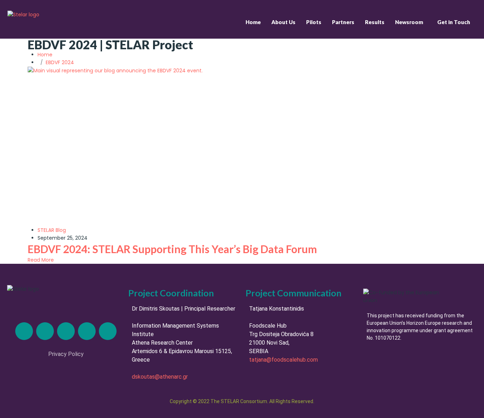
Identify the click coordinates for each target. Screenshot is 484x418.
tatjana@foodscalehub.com (283, 359)
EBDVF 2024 (60, 62)
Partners (343, 22)
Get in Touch (453, 22)
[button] (411, 22)
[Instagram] (66, 331)
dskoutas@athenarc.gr (160, 376)
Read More (41, 259)
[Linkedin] (24, 331)
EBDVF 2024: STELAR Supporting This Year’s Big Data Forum (172, 249)
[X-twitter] (45, 331)
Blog (61, 230)
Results (374, 22)
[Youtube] (108, 331)
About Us (283, 22)
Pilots (313, 22)
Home (253, 22)
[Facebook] (87, 331)
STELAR (46, 230)
